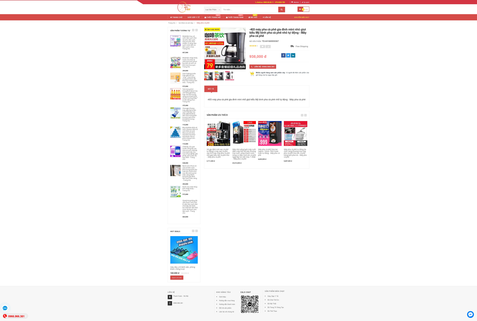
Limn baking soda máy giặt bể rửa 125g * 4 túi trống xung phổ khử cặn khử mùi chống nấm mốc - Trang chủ (189, 77)
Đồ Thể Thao (272, 311)
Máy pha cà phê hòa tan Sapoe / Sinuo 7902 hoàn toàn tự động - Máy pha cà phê (269, 152)
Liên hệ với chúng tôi (226, 311)
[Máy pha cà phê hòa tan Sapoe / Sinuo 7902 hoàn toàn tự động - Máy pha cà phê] (270, 133)
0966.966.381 (178, 303)
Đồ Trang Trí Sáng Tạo (276, 307)
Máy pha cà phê (203, 23)
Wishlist (296, 2)
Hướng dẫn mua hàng (227, 300)
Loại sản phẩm (211, 9)
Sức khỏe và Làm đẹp (186, 23)
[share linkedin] (293, 55)
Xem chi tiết (177, 278)
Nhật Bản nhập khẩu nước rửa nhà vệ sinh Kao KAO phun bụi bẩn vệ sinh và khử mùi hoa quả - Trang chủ (190, 62)
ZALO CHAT (245, 292)
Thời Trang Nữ (213, 16)
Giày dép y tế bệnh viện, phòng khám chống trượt (182, 268)
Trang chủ (177, 17)
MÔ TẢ (211, 89)
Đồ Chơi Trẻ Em (273, 300)
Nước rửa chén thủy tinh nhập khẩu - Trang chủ (189, 189)
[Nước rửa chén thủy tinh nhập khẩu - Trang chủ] (175, 191)
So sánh (306, 2)
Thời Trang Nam (235, 16)
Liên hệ (267, 17)
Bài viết (254, 16)
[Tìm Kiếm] (281, 9)
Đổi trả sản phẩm (225, 308)
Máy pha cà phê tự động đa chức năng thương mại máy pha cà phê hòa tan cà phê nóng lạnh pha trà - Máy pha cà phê (295, 153)
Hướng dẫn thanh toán (227, 304)
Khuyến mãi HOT (301, 17)
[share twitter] (288, 55)
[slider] (253, 46)
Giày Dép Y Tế (193, 17)
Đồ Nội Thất (272, 303)
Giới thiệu (222, 297)
